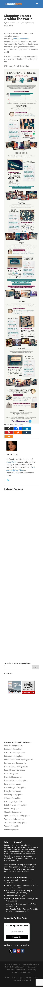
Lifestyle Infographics (12, 791)
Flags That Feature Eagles (16, 896)
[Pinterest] (8, 432)
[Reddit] (17, 432)
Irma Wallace (10, 23)
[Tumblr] (26, 432)
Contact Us (20, 969)
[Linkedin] (26, 428)
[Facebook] (17, 428)
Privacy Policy (25, 972)
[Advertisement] (21, 573)
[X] (8, 428)
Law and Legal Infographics (14, 787)
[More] (8, 436)
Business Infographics (13, 749)
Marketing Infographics (13, 794)
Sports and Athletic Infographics (17, 815)
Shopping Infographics (13, 812)
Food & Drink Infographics (14, 770)
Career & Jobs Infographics (14, 752)
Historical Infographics (13, 777)
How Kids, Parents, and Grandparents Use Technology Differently (20, 891)
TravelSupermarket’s (21, 39)
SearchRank (11, 462)
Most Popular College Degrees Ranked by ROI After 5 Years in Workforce (22, 910)
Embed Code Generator (26, 967)
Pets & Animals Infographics (15, 805)
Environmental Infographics (15, 763)
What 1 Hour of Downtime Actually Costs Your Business (22, 900)
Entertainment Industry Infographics (18, 759)
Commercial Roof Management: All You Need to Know (21, 905)
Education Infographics (13, 756)
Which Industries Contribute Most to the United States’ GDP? (21, 886)
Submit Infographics (12, 964)
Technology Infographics (14, 819)
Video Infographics (11, 829)
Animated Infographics (13, 745)
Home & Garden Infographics (15, 780)
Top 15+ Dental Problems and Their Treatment (20, 881)
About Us (10, 969)
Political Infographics (12, 808)
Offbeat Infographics (12, 798)
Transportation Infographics (15, 822)
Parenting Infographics (13, 801)
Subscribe (16, 937)
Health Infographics (12, 773)
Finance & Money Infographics (16, 766)
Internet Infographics (12, 784)
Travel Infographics (11, 826)
